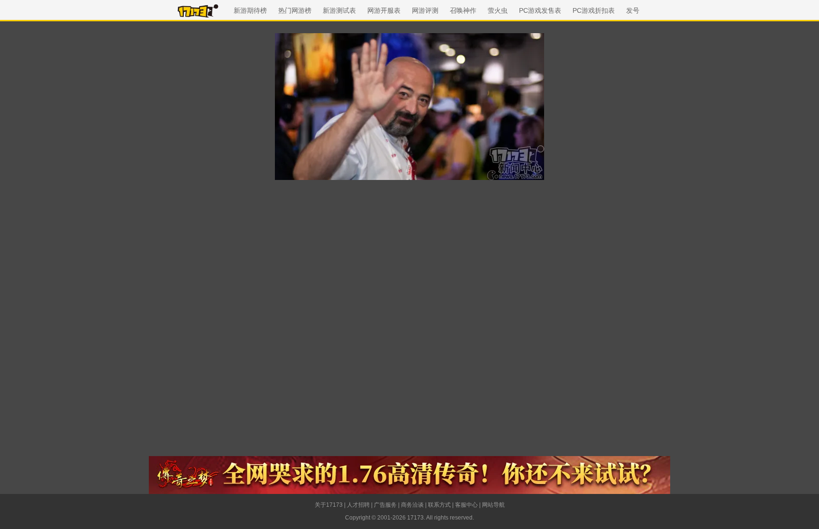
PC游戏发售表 (540, 10)
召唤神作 (463, 10)
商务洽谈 (412, 505)
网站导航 (493, 505)
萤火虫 (498, 10)
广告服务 (385, 505)
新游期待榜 (250, 10)
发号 (632, 10)
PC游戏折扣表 (594, 10)
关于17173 (329, 505)
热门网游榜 (294, 10)
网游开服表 (383, 10)
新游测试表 (339, 10)
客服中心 (466, 505)
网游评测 (425, 10)
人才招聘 (358, 505)
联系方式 (439, 505)
